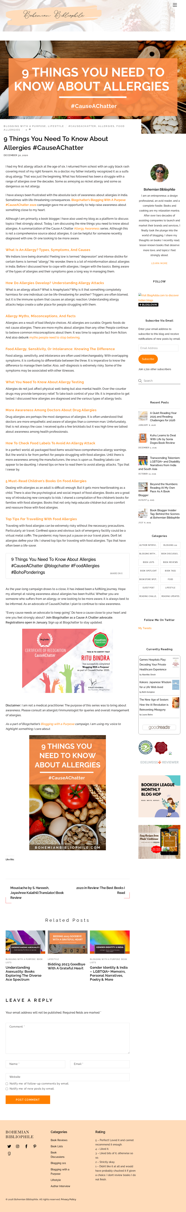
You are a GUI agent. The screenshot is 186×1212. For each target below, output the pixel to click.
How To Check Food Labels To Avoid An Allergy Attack (50, 443)
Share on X (116, 573)
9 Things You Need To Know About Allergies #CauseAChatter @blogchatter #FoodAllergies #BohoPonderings (55, 565)
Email (78, 1064)
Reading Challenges (149, 596)
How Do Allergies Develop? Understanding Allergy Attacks (55, 283)
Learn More (159, 263)
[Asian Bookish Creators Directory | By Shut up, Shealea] (170, 753)
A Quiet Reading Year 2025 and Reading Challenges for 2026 (163, 416)
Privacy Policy (68, 1199)
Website (15, 1077)
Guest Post (148, 588)
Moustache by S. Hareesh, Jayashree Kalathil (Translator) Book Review (37, 893)
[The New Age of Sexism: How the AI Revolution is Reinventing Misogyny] (175, 707)
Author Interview (149, 545)
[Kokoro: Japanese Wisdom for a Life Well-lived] (175, 688)
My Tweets (144, 628)
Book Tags (170, 571)
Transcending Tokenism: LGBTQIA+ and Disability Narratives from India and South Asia (159, 463)
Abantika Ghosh (149, 675)
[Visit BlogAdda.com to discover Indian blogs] (159, 300)
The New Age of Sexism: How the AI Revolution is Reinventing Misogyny (154, 704)
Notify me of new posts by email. (32, 1088)
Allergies (106, 126)
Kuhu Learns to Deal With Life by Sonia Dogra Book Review (163, 439)
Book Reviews (170, 562)
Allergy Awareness (87, 228)
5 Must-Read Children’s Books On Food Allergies (46, 481)
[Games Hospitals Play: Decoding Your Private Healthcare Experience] (175, 667)
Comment (17, 1026)
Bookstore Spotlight (149, 579)
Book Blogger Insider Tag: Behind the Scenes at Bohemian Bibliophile (165, 514)
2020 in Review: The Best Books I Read (100, 890)
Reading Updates (170, 596)
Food (170, 579)
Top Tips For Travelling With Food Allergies (41, 519)
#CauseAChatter (82, 126)
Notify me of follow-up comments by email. (39, 1083)
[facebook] (26, 1146)
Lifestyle (56, 126)
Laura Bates (147, 715)
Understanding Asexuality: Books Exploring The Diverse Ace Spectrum (24, 973)
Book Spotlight (148, 571)
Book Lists (148, 562)
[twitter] (9, 1146)
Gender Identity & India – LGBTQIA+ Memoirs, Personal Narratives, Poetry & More (109, 973)
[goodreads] (9, 1153)
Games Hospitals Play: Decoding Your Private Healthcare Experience (153, 664)
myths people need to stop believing (54, 337)
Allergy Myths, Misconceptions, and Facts (41, 316)
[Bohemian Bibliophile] (54, 28)
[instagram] (17, 1146)
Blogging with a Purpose (25, 126)
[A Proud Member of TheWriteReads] (161, 753)
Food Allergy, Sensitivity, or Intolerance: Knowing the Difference (60, 349)
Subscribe (148, 359)
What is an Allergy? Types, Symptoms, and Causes (48, 250)
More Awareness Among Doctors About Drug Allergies (51, 410)
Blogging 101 (170, 545)
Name (14, 1064)
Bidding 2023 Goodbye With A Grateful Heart (66, 966)
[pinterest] (35, 1146)
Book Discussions (170, 554)
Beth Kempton (148, 692)
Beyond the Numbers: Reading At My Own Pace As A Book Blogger (158, 490)
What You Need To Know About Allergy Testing (45, 382)
